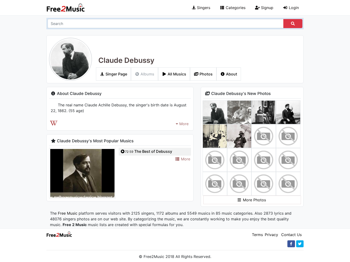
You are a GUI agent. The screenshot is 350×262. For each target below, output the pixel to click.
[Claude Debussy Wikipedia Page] (53, 123)
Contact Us (291, 234)
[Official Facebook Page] (291, 243)
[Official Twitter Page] (300, 243)
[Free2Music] (65, 7)
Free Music (67, 213)
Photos (206, 74)
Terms (257, 234)
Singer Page (116, 74)
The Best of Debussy (148, 151)
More (183, 123)
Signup (266, 7)
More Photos (254, 200)
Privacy (271, 234)
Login (293, 7)
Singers (203, 7)
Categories (235, 7)
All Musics (176, 74)
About (231, 74)
